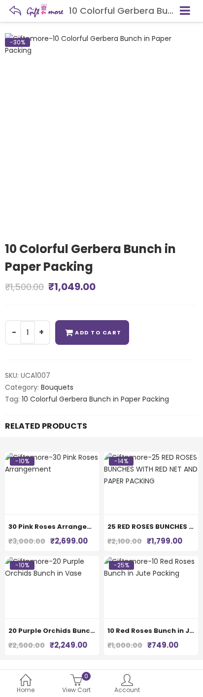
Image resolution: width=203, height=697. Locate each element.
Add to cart (98, 332)
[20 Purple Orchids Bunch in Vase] (52, 561)
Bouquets (57, 387)
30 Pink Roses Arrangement (57, 526)
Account (127, 690)
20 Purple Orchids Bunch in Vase (65, 630)
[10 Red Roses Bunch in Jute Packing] (151, 561)
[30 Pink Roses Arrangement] (52, 457)
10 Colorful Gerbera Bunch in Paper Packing (95, 399)
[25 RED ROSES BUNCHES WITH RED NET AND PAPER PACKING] (151, 457)
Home (25, 690)
